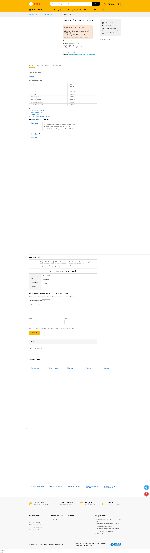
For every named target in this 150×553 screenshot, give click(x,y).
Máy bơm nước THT (85, 54)
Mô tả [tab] (31, 65)
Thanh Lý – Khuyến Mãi (74, 10)
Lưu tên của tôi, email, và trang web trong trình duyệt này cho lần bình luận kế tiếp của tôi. (52, 437)
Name (31, 428)
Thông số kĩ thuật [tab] (42, 65)
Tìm (96, 4)
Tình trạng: (65, 40)
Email (66, 428)
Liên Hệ (102, 10)
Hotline (109, 3)
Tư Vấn (94, 10)
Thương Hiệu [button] (57, 10)
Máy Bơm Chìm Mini (74, 54)
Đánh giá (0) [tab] (56, 65)
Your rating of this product (35, 409)
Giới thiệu (86, 10)
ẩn (34, 108)
